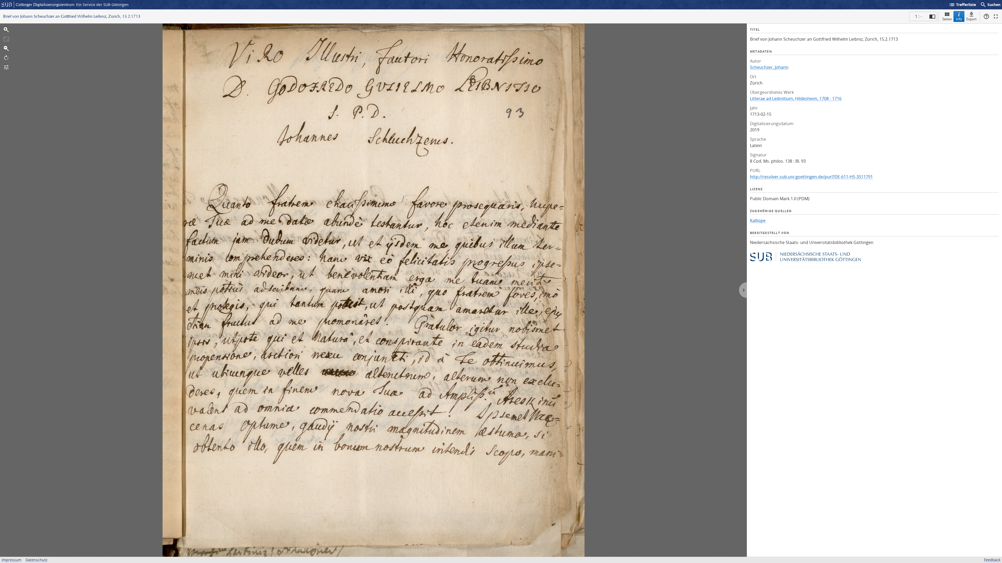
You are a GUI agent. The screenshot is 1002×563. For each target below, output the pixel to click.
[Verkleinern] (6, 48)
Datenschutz (36, 559)
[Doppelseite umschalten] (932, 16)
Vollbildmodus (995, 16)
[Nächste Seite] (743, 290)
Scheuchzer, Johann (769, 67)
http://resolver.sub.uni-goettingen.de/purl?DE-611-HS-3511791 (811, 177)
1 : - (918, 16)
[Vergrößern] (6, 29)
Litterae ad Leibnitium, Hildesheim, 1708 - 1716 (796, 98)
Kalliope (758, 220)
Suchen (990, 5)
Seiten (947, 19)
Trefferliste (962, 5)
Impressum (11, 559)
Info (959, 19)
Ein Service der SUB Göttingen (102, 4)
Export (971, 19)
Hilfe (986, 16)
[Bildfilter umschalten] (6, 67)
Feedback (992, 559)
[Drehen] (6, 58)
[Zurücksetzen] (6, 39)
